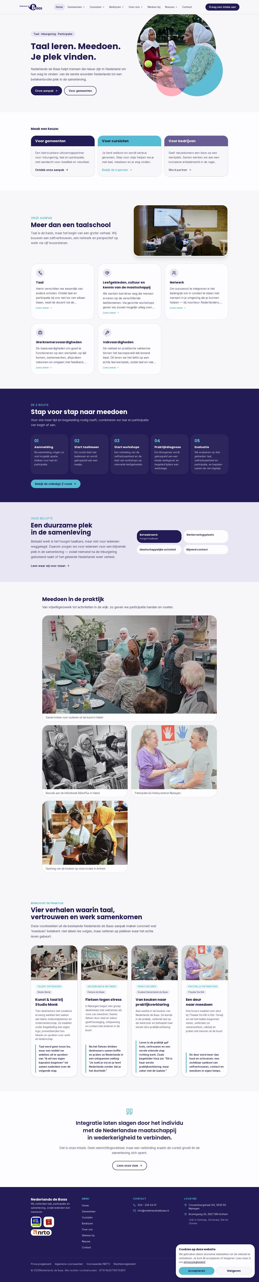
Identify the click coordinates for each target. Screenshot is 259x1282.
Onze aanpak (44, 91)
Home (59, 6)
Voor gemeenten (80, 91)
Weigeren (234, 1271)
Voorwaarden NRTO (98, 1263)
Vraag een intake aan (222, 6)
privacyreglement (194, 1262)
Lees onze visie (127, 1165)
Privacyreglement (41, 1263)
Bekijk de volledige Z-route (53, 484)
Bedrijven (115, 6)
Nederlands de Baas (49, 1199)
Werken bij (154, 6)
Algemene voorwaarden (69, 1263)
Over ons (134, 6)
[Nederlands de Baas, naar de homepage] (31, 7)
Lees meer (42, 307)
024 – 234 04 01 (147, 1204)
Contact (187, 6)
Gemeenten (74, 6)
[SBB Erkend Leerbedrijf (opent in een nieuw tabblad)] (49, 1222)
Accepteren (196, 1271)
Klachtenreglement (124, 1263)
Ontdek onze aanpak (49, 170)
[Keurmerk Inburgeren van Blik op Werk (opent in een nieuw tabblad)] (36, 1222)
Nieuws (169, 6)
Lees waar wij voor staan (48, 566)
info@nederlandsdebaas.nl (153, 1210)
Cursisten (95, 6)
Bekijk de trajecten (115, 170)
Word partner (178, 170)
